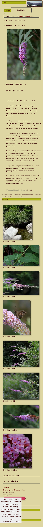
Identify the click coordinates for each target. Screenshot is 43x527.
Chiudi (17, 522)
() (29, 190)
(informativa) (7, 522)
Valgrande (7, 3)
